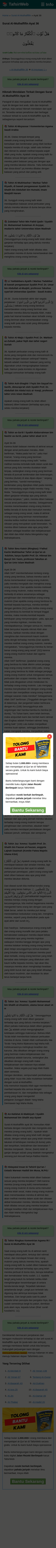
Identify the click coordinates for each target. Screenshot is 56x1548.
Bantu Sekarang (28, 810)
